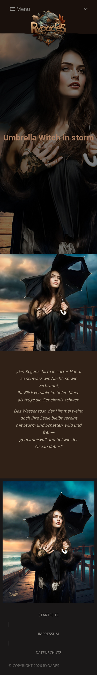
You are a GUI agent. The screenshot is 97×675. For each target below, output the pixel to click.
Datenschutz (48, 652)
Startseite (49, 614)
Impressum (48, 633)
